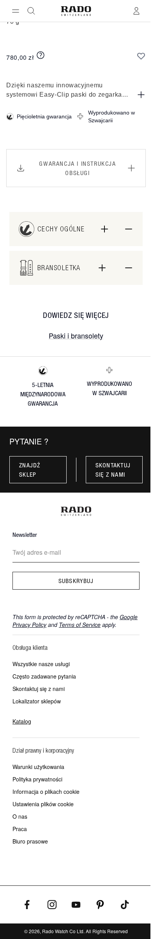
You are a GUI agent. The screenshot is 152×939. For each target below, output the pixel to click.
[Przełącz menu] (15, 11)
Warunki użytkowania (38, 767)
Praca (19, 829)
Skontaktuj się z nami (113, 470)
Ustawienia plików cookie (43, 804)
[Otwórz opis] (141, 94)
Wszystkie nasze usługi (41, 664)
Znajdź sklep (30, 470)
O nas (19, 816)
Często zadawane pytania (44, 676)
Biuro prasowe (30, 841)
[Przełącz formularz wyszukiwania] (31, 11)
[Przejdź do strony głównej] (76, 11)
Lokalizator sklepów (36, 701)
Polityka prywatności (37, 779)
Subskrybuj (76, 580)
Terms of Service (80, 624)
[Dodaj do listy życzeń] (141, 56)
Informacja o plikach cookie (46, 791)
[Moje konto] (136, 11)
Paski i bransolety (76, 335)
